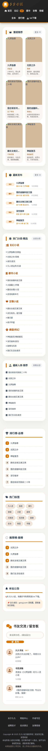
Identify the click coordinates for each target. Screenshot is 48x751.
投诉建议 (24, 725)
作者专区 (36, 718)
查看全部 (36, 365)
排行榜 (21, 18)
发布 (17, 642)
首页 (10, 11)
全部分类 (36, 238)
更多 (37, 32)
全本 (14, 18)
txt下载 (33, 18)
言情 (35, 11)
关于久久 (12, 718)
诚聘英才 (12, 725)
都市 (28, 11)
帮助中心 (24, 718)
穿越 (41, 11)
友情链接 (36, 725)
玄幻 (18, 11)
